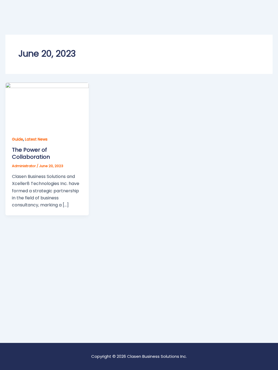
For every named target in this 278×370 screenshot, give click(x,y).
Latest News (36, 139)
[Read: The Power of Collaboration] (47, 105)
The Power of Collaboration (31, 153)
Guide (17, 139)
